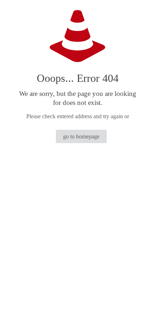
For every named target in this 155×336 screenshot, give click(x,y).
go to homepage (81, 136)
